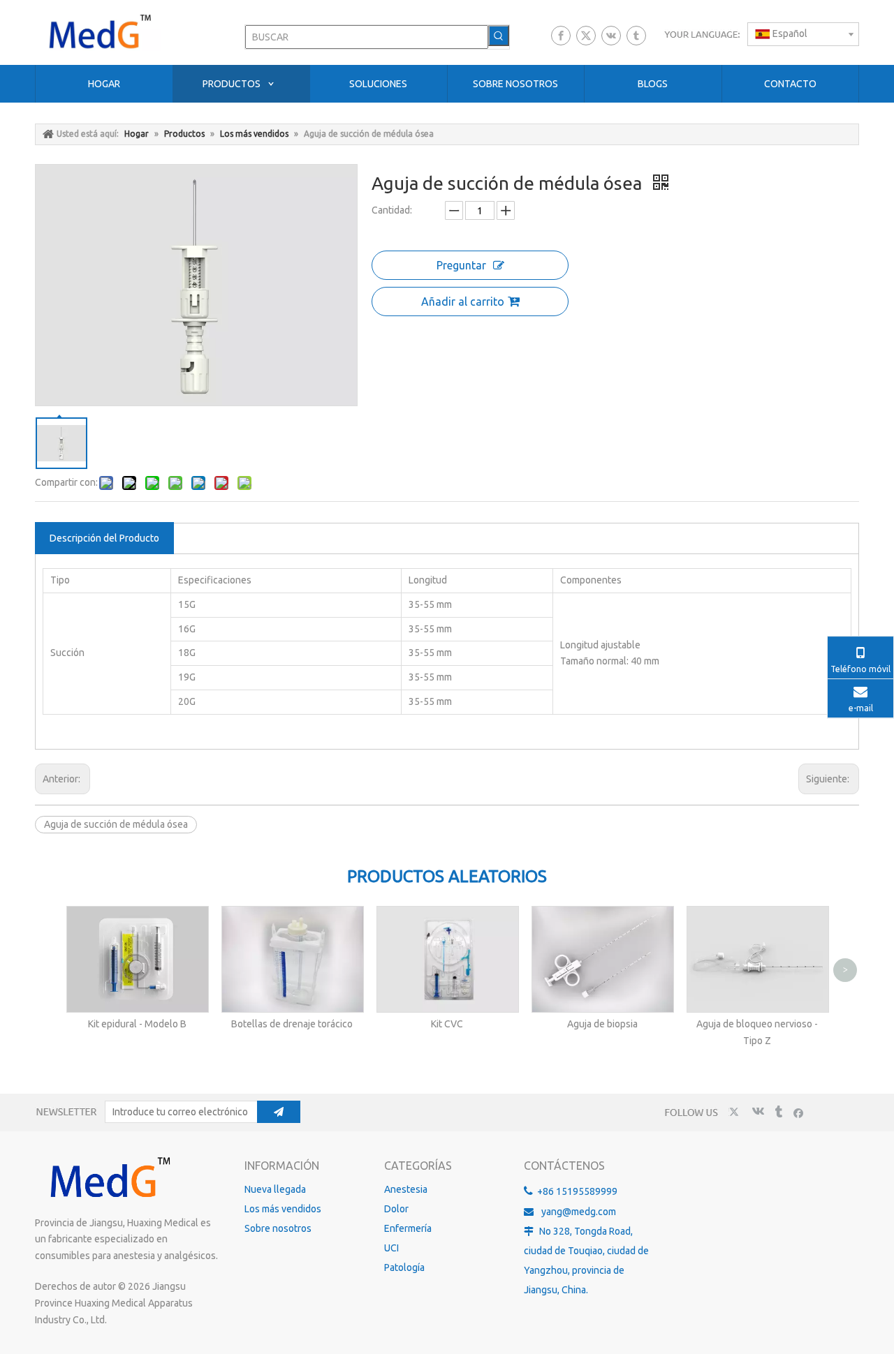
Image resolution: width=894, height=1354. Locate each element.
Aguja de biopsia (602, 1023)
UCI (391, 1247)
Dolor (396, 1208)
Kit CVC (447, 1023)
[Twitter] (586, 35)
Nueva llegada (275, 1189)
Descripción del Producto (104, 538)
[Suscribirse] (278, 1112)
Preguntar (461, 265)
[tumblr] (636, 35)
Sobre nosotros (278, 1228)
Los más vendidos (282, 1208)
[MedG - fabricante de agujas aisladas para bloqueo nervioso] (108, 1178)
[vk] (611, 35)
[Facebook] (561, 35)
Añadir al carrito (462, 301)
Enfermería (408, 1228)
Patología (404, 1267)
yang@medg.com (578, 1211)
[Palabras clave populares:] (498, 35)
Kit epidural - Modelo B (137, 1023)
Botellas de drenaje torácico (292, 1023)
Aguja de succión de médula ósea (116, 824)
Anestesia (405, 1189)
